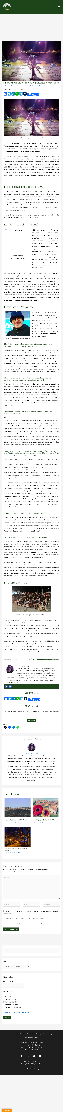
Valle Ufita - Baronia (10, 86)
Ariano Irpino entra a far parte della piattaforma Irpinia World (16, 820)
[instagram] (28, 1056)
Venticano (20, 86)
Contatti (22, 1034)
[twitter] (34, 1056)
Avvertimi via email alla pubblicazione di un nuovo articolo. (25, 924)
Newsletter (31, 1034)
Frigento (7, 852)
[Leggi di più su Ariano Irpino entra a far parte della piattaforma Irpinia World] (17, 807)
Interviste (35, 86)
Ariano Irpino (8, 822)
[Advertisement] (31, 26)
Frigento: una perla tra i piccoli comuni (16, 849)
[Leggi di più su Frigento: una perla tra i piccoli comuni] (17, 837)
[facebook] (22, 1056)
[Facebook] (6, 686)
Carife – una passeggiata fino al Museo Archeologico (44, 820)
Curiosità (28, 86)
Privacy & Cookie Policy (44, 1034)
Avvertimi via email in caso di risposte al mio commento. (24, 919)
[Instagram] (10, 686)
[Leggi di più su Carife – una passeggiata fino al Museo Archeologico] (45, 807)
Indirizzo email (8, 981)
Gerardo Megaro (35, 1069)
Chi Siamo (14, 1034)
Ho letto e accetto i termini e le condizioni (19, 1012)
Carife (34, 822)
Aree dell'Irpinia (8, 991)
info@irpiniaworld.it (31, 1037)
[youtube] (40, 1056)
